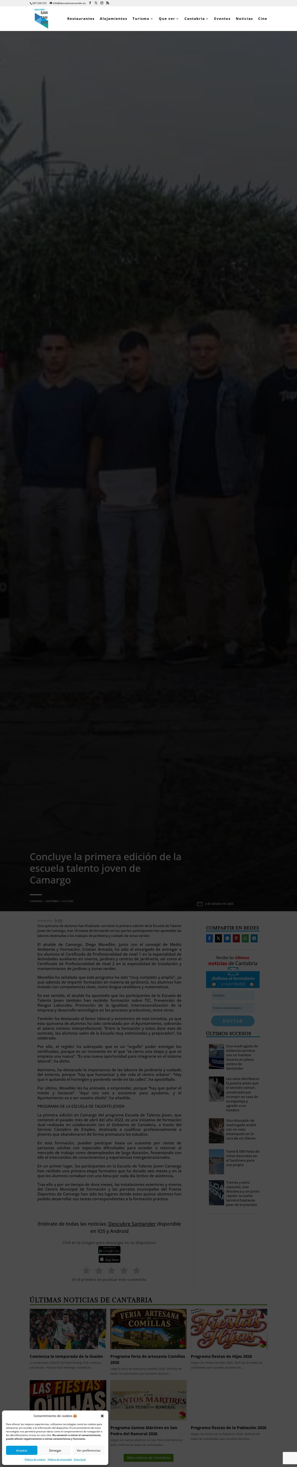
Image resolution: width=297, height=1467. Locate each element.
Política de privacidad (60, 1459)
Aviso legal (80, 1459)
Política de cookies (35, 1459)
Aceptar (21, 1450)
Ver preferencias (88, 1450)
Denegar (55, 1450)
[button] (102, 1416)
